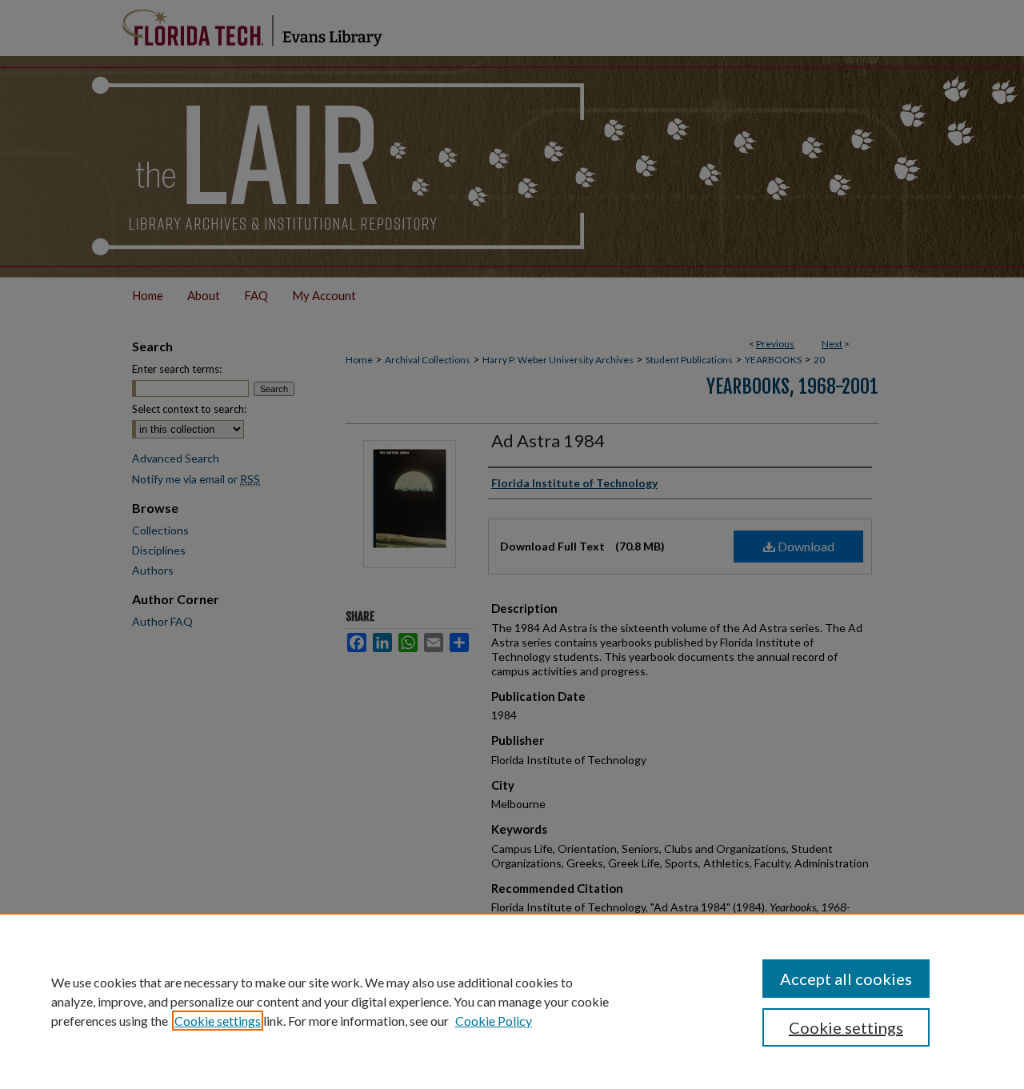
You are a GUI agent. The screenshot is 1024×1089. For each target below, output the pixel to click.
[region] (512, 1001)
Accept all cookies (846, 978)
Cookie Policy (493, 1020)
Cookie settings (217, 1020)
